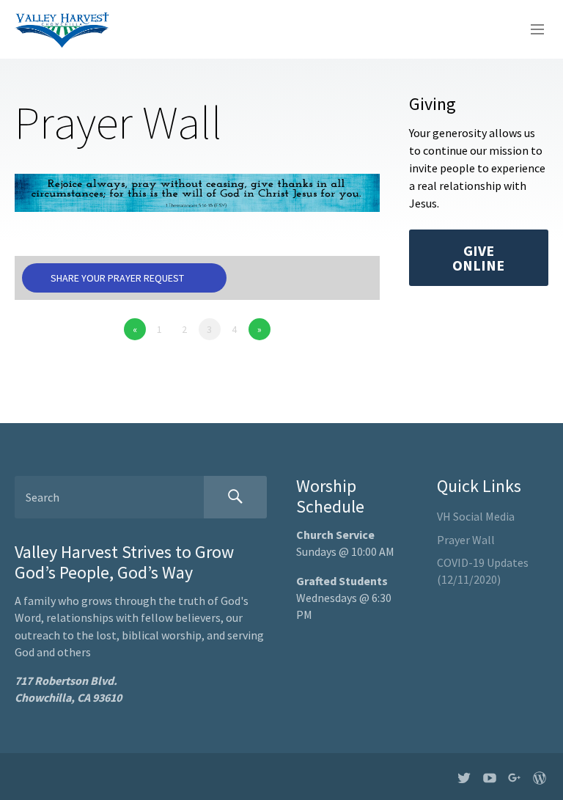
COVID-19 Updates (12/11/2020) (483, 571)
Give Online (478, 257)
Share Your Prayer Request (117, 278)
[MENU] (530, 30)
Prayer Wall (466, 539)
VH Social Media (476, 516)
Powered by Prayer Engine (69, 358)
